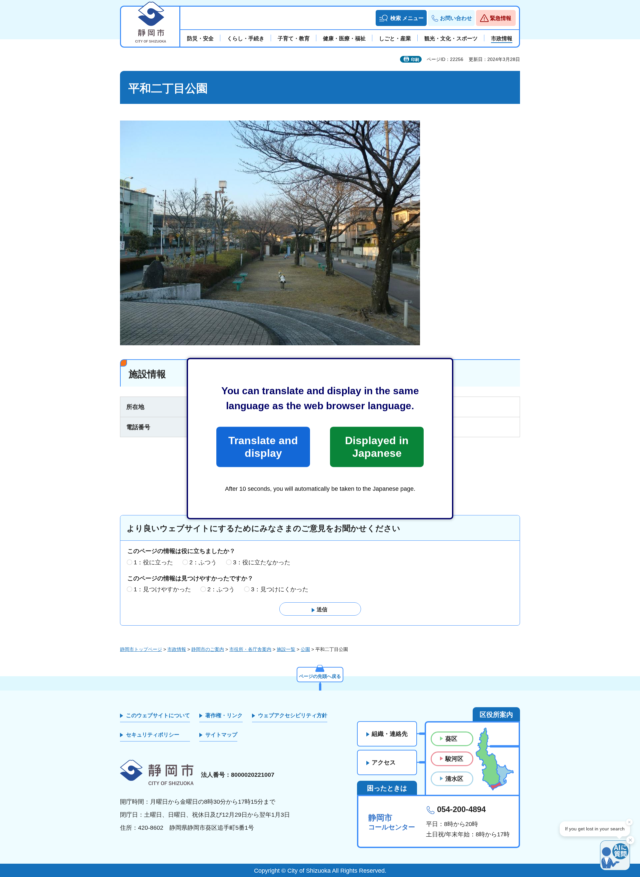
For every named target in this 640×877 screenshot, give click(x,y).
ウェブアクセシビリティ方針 (292, 715)
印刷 (415, 59)
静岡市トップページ (141, 649)
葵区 (451, 738)
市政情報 (176, 649)
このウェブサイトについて (158, 715)
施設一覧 (286, 649)
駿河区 (454, 758)
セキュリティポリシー (152, 734)
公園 (305, 649)
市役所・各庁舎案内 (250, 649)
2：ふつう (203, 562)
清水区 (454, 778)
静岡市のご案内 (207, 649)
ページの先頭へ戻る (320, 676)
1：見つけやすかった (162, 589)
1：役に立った (153, 562)
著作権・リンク (224, 715)
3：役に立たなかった (261, 562)
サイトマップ (221, 734)
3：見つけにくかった (279, 589)
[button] (401, 18)
